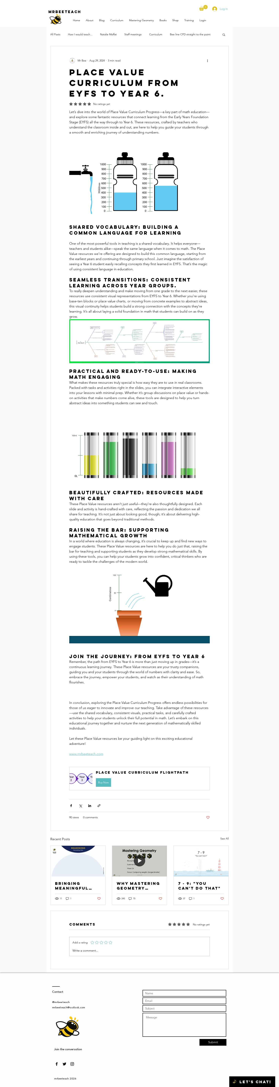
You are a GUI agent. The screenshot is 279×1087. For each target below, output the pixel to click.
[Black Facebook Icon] (56, 1064)
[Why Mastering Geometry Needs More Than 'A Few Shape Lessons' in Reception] (139, 861)
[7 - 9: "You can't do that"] (201, 861)
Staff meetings (133, 34)
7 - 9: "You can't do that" (199, 886)
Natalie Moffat (108, 34)
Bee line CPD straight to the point (190, 34)
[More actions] (207, 60)
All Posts (55, 34)
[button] (203, 8)
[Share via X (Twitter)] (80, 805)
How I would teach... (80, 34)
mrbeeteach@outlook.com (68, 1007)
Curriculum (155, 34)
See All (224, 838)
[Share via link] (99, 805)
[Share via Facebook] (71, 805)
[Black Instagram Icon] (72, 1064)
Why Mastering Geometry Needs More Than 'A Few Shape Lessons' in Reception (139, 886)
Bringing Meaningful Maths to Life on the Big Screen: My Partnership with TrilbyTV (75, 886)
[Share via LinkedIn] (89, 805)
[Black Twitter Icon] (64, 1064)
